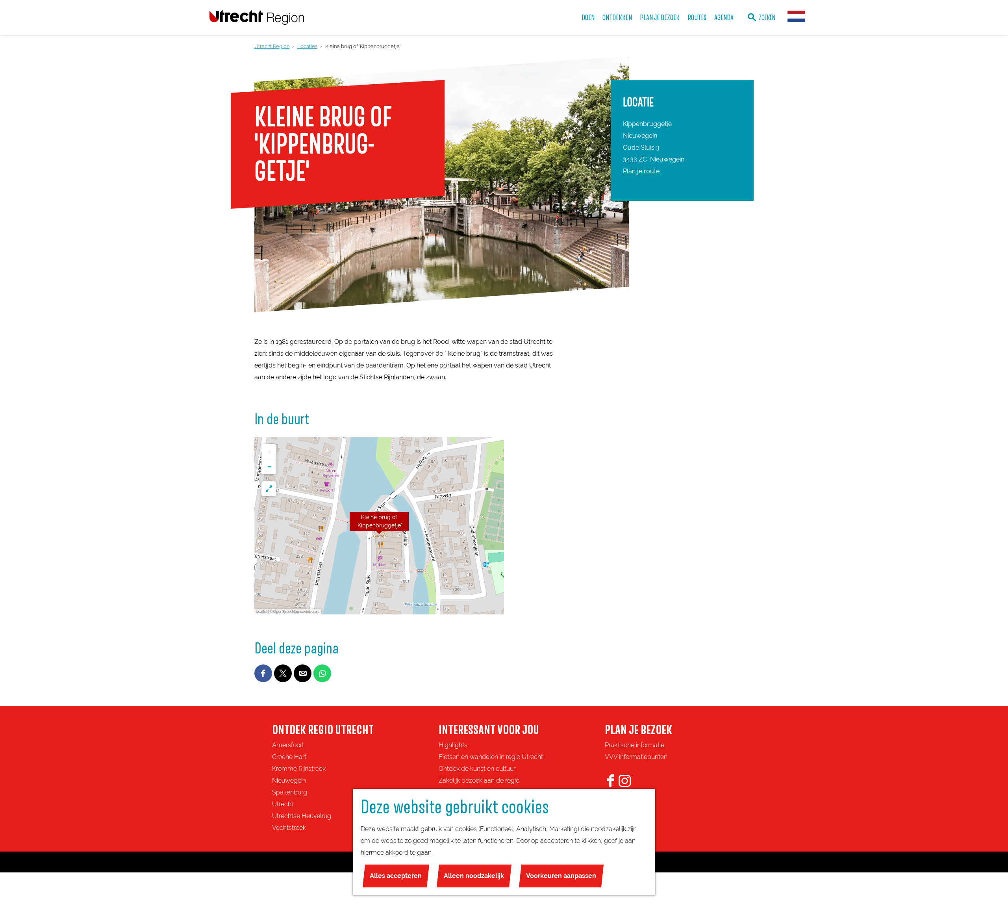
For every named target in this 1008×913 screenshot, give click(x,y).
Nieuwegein (289, 780)
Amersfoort (288, 745)
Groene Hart (289, 757)
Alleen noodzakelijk (474, 876)
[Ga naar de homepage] (256, 17)
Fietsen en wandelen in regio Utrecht (491, 757)
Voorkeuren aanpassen (561, 876)
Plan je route (641, 171)
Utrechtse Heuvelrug (301, 816)
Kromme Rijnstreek (299, 768)
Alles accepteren (396, 876)
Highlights (453, 745)
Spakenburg (289, 792)
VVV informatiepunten (636, 757)
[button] (379, 526)
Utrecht (282, 804)
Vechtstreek (289, 827)
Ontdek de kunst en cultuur (477, 768)
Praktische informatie (634, 745)
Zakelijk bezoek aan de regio (479, 780)
